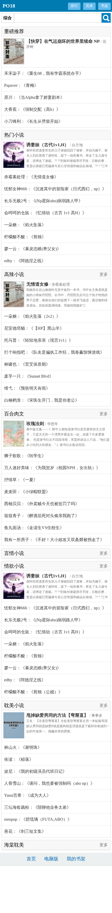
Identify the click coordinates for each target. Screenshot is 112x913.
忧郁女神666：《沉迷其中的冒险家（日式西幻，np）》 (55, 189)
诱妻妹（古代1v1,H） (47, 144)
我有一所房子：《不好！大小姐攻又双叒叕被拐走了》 (54, 539)
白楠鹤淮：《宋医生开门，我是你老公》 (41, 400)
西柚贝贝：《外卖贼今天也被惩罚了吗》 (41, 503)
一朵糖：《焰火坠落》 (25, 225)
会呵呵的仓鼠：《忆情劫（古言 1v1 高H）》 (45, 213)
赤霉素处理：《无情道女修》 (31, 177)
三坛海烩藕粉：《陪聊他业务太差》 (37, 807)
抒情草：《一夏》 (21, 479)
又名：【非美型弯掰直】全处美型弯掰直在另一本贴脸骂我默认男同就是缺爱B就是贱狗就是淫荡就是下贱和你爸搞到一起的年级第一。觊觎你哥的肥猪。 (68, 726)
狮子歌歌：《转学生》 (25, 456)
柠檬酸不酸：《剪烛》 (25, 237)
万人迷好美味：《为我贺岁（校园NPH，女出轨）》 (52, 467)
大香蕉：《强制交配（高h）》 (32, 109)
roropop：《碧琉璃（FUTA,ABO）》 (38, 819)
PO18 (9, 6)
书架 (104, 6)
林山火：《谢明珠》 (23, 747)
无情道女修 (37, 284)
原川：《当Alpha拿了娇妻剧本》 (34, 97)
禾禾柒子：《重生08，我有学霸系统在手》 (43, 73)
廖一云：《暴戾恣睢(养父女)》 (32, 249)
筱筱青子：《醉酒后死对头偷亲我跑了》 (41, 515)
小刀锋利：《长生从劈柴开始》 (33, 121)
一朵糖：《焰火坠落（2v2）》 (32, 316)
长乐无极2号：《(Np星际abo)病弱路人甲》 (43, 201)
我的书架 (76, 858)
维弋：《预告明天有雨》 (27, 388)
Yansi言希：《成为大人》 (27, 795)
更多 (103, 274)
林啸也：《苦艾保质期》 (27, 364)
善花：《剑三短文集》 (25, 831)
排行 (74, 6)
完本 (89, 6)
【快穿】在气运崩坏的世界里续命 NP (62, 41)
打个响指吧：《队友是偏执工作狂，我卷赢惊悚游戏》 (54, 352)
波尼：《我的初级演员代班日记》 (35, 771)
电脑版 (51, 858)
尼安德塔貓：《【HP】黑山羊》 (34, 328)
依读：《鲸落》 (18, 759)
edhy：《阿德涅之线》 (25, 261)
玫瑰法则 (35, 423)
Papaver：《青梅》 (21, 85)
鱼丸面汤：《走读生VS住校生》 (34, 527)
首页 (31, 858)
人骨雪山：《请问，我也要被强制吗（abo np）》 (49, 783)
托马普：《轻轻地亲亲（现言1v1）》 (38, 340)
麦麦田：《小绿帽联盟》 (27, 491)
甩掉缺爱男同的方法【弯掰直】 (57, 715)
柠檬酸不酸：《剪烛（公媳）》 (33, 692)
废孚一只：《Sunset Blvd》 (28, 376)
